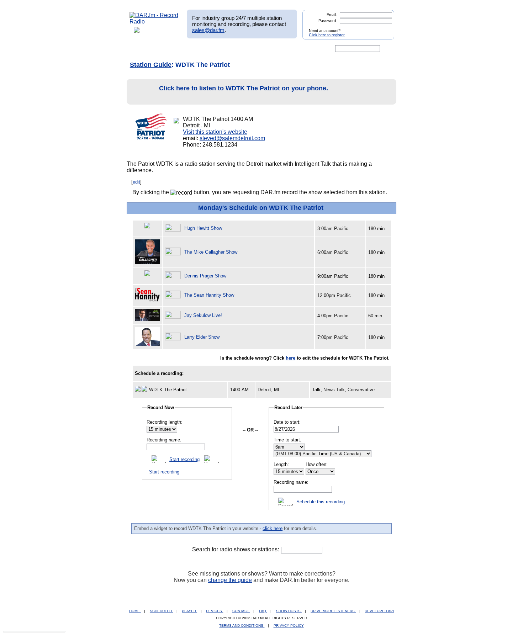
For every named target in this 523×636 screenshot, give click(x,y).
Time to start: (287, 439)
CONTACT (241, 611)
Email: (332, 14)
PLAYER (189, 611)
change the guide (230, 580)
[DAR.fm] (154, 21)
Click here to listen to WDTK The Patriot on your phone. (243, 88)
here (290, 358)
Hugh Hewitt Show (203, 228)
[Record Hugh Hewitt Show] (174, 228)
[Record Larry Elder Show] (174, 337)
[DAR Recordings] (177, 49)
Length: (281, 464)
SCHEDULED (161, 611)
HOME (135, 611)
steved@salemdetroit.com (232, 138)
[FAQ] (267, 49)
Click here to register (327, 35)
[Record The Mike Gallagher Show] (174, 252)
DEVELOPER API (379, 611)
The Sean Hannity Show (209, 295)
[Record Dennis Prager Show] (174, 276)
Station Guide (150, 64)
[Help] (240, 49)
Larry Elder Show (202, 337)
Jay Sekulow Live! (203, 315)
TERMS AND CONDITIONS (241, 625)
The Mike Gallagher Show (210, 252)
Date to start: (287, 422)
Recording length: (165, 422)
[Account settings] (296, 49)
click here (272, 528)
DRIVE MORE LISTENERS (333, 611)
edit (136, 182)
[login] (383, 28)
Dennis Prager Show (205, 276)
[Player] (211, 49)
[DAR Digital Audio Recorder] (142, 49)
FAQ (263, 611)
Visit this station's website (215, 132)
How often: (317, 464)
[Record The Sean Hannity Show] (174, 295)
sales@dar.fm (208, 30)
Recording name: (164, 439)
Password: (327, 20)
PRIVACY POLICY (289, 625)
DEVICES (214, 611)
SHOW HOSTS (289, 611)
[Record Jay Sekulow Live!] (174, 315)
